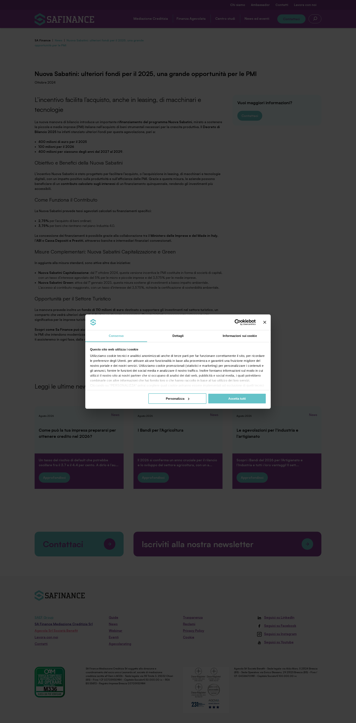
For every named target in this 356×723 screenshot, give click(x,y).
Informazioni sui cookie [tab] (240, 336)
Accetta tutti (237, 398)
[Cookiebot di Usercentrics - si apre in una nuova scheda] (238, 322)
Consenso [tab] (116, 336)
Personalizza (175, 398)
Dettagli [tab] (178, 336)
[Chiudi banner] (264, 322)
